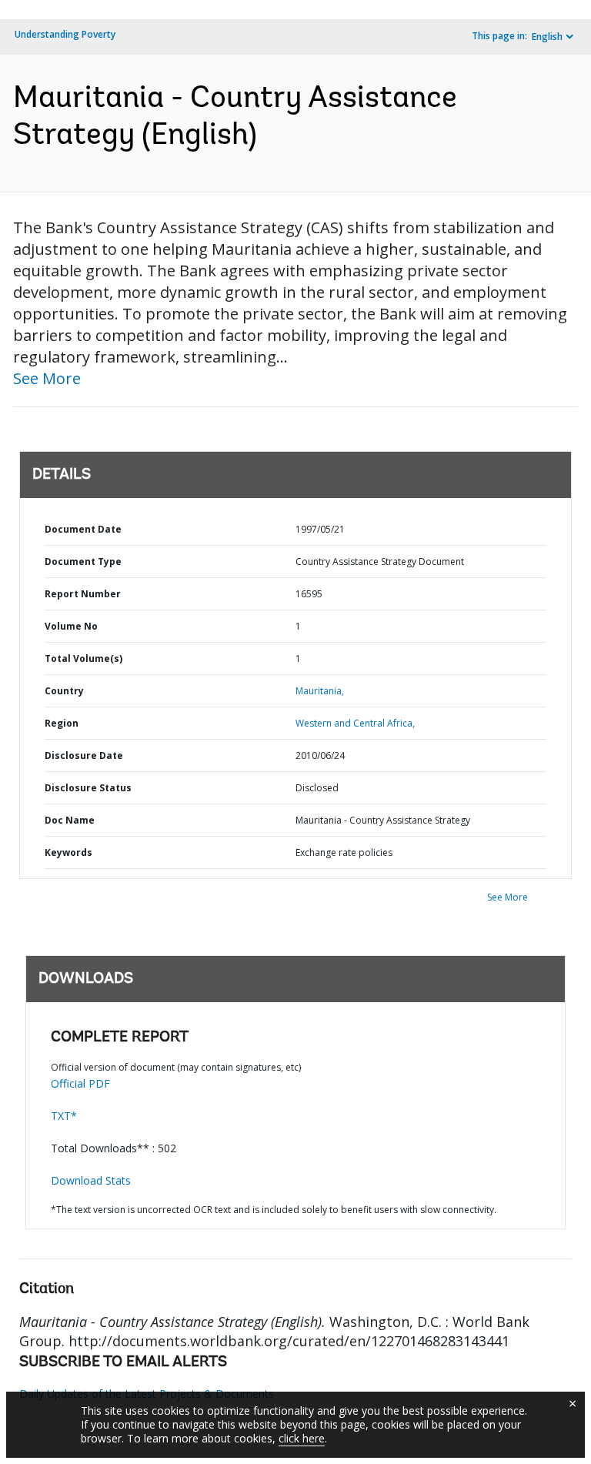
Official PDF (80, 1083)
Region (61, 723)
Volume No (71, 626)
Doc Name (70, 820)
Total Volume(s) (83, 658)
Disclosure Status (88, 787)
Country (64, 690)
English (547, 36)
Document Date (83, 529)
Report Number (83, 593)
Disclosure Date (84, 755)
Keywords (68, 852)
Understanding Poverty (65, 34)
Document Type (83, 561)
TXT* (64, 1115)
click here (302, 1438)
